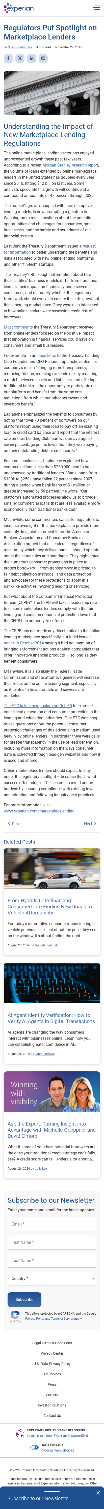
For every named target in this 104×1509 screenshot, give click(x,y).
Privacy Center (52, 1353)
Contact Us (52, 1416)
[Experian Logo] (19, 8)
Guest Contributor (20, 47)
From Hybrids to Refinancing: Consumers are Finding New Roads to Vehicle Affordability (50, 907)
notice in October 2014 (24, 643)
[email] (43, 58)
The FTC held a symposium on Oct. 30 (38, 705)
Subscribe (24, 1299)
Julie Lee (41, 1168)
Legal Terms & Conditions (52, 1343)
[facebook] (8, 58)
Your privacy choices (58, 1450)
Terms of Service (62, 1318)
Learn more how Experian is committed (57, 1436)
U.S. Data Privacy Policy (52, 1364)
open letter (46, 355)
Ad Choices (52, 1374)
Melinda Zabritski (46, 945)
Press (52, 1384)
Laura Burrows (45, 1054)
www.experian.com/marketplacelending (39, 811)
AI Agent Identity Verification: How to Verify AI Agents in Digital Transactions (51, 1018)
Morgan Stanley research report (70, 165)
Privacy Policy (34, 1318)
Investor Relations (52, 1405)
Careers (52, 1395)
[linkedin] (31, 58)
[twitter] (19, 58)
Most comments (18, 327)
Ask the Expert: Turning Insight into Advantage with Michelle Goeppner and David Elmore (52, 1130)
